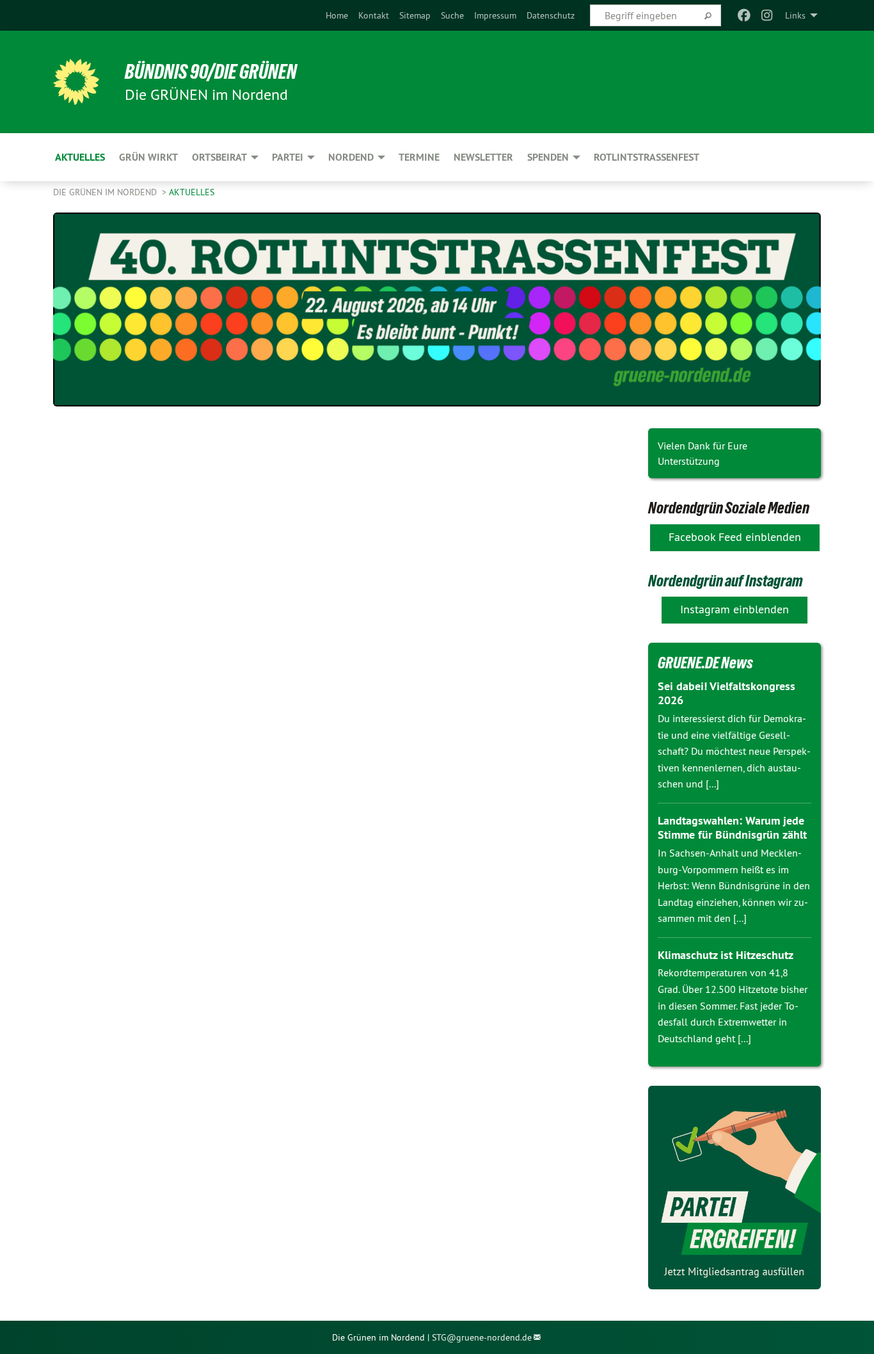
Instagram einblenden (734, 609)
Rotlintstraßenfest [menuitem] (646, 157)
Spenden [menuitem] (548, 157)
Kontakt (373, 15)
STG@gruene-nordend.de (482, 1337)
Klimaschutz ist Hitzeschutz (725, 954)
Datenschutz (551, 15)
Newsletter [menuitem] (483, 157)
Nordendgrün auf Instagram (725, 581)
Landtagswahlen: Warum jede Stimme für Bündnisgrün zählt (732, 827)
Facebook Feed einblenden (735, 536)
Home (337, 15)
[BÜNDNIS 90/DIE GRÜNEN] (76, 82)
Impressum (495, 15)
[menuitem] (337, 15)
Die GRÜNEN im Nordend (106, 192)
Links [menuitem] (795, 15)
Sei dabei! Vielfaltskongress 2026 (726, 693)
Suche (452, 15)
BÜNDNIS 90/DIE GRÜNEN (211, 71)
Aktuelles (191, 192)
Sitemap (415, 15)
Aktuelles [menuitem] (80, 157)
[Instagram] (767, 15)
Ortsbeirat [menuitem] (219, 157)
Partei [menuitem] (287, 157)
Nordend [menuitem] (351, 157)
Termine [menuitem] (419, 157)
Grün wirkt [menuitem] (148, 157)
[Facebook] (744, 15)
